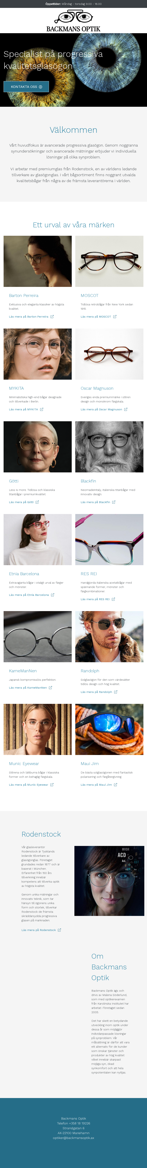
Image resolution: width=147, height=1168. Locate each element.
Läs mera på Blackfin (95, 502)
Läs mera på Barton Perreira (28, 316)
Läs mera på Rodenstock (39, 930)
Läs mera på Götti (21, 502)
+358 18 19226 (79, 1123)
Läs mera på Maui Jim (96, 784)
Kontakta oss (24, 87)
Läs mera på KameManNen (28, 687)
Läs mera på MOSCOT (96, 316)
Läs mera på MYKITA (23, 409)
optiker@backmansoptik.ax (73, 1138)
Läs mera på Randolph (96, 692)
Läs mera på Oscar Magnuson (101, 409)
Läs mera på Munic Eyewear (28, 784)
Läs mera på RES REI (95, 599)
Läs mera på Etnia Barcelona (29, 595)
